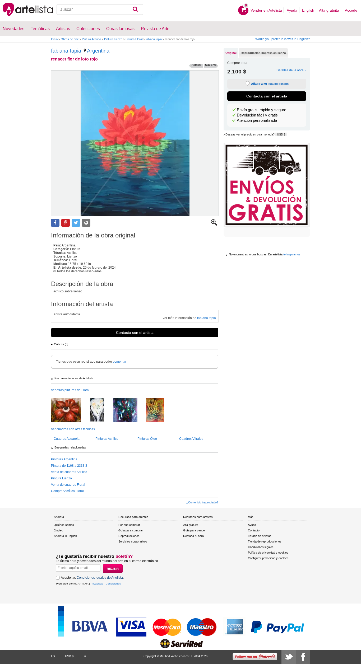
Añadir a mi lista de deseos (270, 83)
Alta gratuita (329, 10)
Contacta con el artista (135, 332)
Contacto (254, 530)
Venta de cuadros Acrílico (69, 472)
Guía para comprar (130, 530)
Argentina (98, 51)
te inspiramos (291, 254)
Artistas (63, 28)
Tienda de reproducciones (264, 541)
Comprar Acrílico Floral (67, 491)
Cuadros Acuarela (67, 439)
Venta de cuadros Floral (68, 485)
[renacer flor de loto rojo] (135, 143)
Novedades (13, 28)
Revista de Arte (155, 28)
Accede (351, 10)
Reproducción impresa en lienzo (263, 52)
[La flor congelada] (101, 410)
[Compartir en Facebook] (55, 223)
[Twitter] (288, 657)
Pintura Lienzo (113, 39)
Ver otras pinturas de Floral (70, 390)
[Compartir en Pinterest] (65, 223)
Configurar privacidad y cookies (268, 558)
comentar (119, 361)
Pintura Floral (134, 39)
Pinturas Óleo (147, 439)
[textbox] (100, 9)
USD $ (281, 134)
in (85, 656)
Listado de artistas (259, 535)
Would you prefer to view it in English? (282, 39)
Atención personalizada (257, 120)
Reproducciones (129, 535)
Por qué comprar (129, 524)
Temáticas (40, 28)
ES (53, 656)
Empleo (58, 530)
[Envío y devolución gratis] (267, 185)
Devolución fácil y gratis (257, 115)
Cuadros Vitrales (191, 439)
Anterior (196, 64)
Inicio (54, 39)
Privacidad (97, 583)
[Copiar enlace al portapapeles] (86, 223)
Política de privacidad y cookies (268, 552)
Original (231, 52)
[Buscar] (135, 9)
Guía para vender (194, 530)
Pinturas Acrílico (106, 439)
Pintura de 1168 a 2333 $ (69, 465)
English (308, 10)
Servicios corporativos (132, 541)
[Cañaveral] (159, 410)
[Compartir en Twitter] (76, 223)
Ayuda (292, 10)
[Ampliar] (214, 224)
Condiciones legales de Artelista (100, 577)
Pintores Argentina (64, 459)
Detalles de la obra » (291, 70)
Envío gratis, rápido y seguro (261, 110)
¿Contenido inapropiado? (202, 502)
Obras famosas (120, 28)
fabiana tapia (154, 39)
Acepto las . (92, 577)
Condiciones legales (261, 547)
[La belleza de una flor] (70, 410)
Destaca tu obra (193, 535)
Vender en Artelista (266, 10)
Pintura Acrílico (91, 39)
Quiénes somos (64, 524)
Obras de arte (70, 39)
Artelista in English (65, 535)
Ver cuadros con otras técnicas (73, 429)
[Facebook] (303, 657)
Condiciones (113, 583)
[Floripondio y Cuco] (129, 410)
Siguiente (211, 64)
